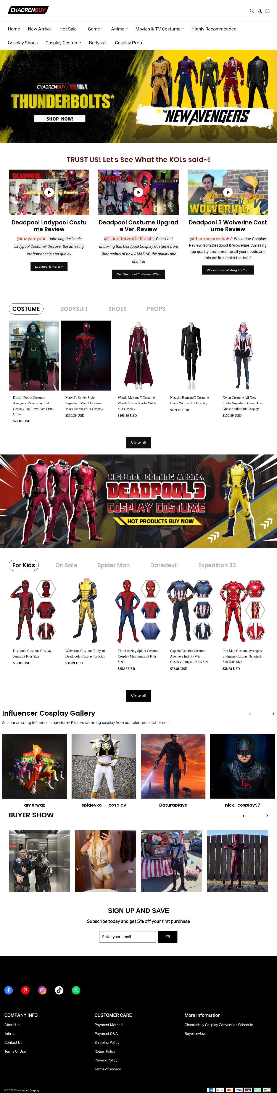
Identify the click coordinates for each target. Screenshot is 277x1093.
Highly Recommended (214, 29)
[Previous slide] (253, 714)
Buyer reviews (196, 1033)
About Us (11, 1025)
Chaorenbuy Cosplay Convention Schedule (219, 1025)
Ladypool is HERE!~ (49, 266)
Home (14, 29)
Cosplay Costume (63, 42)
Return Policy (105, 1051)
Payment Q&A (106, 1033)
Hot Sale (68, 29)
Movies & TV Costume (157, 29)
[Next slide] (270, 714)
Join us (9, 1033)
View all (138, 442)
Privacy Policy (106, 1060)
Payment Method (109, 1025)
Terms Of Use (15, 1051)
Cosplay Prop (128, 42)
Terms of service (108, 1069)
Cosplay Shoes (23, 42)
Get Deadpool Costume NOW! (138, 274)
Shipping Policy (107, 1042)
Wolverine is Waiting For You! (228, 270)
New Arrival (40, 29)
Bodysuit (98, 42)
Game (94, 29)
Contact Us (13, 1042)
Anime (117, 29)
